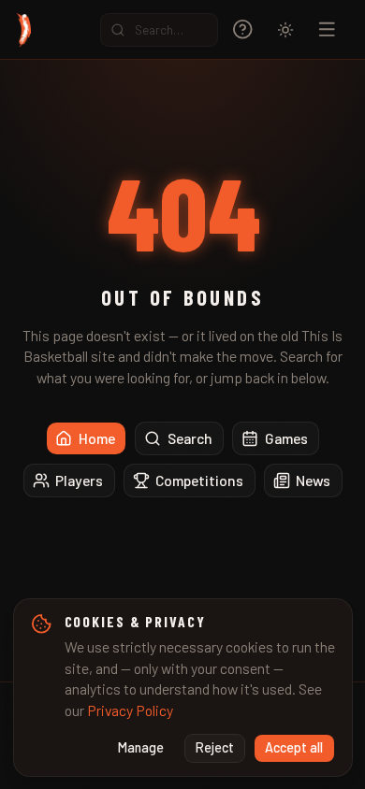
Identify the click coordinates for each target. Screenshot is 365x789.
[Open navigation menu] (327, 29)
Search (190, 438)
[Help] (243, 29)
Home (97, 438)
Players (79, 480)
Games (286, 438)
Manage (141, 747)
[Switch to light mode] (285, 30)
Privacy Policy (130, 710)
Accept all (294, 747)
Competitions (199, 480)
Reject (215, 747)
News (313, 480)
